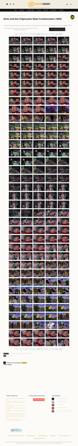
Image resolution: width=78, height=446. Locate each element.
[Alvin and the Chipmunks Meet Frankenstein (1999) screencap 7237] (27, 104)
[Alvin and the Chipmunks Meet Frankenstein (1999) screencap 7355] (63, 303)
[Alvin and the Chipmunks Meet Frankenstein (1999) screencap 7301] (15, 216)
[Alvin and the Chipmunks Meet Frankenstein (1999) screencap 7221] (15, 78)
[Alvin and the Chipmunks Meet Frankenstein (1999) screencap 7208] (39, 53)
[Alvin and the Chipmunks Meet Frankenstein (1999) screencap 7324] (51, 251)
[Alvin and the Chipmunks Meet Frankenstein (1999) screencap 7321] (15, 251)
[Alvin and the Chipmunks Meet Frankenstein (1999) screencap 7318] (39, 242)
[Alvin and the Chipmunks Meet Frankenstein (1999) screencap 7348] (39, 294)
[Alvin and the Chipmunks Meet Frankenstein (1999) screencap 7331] (15, 268)
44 (45, 34)
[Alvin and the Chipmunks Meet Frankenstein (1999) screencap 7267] (27, 156)
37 (29, 34)
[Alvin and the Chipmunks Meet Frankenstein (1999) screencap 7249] (51, 122)
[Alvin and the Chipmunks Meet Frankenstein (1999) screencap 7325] (63, 251)
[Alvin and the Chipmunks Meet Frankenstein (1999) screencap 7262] (27, 147)
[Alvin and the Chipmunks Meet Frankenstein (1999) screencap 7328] (39, 259)
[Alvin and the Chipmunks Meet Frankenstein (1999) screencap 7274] (51, 165)
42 (40, 34)
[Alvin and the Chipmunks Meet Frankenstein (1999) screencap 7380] (63, 346)
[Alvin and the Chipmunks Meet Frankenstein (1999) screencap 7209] (51, 53)
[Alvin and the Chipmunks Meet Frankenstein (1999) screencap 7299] (51, 208)
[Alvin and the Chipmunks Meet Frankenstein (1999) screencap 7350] (63, 294)
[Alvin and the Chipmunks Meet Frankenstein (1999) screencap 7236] (15, 104)
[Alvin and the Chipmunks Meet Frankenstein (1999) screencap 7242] (27, 113)
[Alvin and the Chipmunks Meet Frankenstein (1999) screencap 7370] (63, 328)
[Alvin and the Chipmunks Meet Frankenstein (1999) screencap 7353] (39, 303)
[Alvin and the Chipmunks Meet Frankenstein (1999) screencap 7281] (15, 182)
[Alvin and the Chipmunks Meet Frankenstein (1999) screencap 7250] (63, 122)
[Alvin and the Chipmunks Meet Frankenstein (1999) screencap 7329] (51, 259)
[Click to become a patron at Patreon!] (39, 401)
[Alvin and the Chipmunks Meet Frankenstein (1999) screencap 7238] (39, 104)
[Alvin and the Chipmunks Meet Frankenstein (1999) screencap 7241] (15, 113)
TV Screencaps (53, 435)
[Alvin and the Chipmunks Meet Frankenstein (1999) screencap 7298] (39, 208)
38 (31, 34)
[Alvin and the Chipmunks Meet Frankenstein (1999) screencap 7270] (63, 156)
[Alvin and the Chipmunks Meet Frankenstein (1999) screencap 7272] (27, 165)
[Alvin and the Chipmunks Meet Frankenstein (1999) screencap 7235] (63, 96)
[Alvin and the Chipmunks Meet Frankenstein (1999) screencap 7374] (51, 337)
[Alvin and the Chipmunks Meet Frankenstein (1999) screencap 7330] (63, 259)
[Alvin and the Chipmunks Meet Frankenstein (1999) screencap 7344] (51, 285)
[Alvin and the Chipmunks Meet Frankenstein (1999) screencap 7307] (27, 225)
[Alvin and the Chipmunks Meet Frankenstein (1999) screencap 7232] (27, 96)
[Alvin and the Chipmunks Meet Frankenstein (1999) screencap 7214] (51, 61)
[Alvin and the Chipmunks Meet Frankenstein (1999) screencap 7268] (39, 156)
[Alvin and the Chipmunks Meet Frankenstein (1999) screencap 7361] (15, 320)
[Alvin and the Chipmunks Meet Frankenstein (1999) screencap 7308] (39, 225)
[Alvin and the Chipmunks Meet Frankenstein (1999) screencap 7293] (39, 199)
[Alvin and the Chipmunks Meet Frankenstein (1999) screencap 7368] (39, 328)
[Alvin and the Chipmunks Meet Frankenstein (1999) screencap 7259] (51, 139)
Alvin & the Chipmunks (14, 353)
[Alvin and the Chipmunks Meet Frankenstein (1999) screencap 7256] (15, 139)
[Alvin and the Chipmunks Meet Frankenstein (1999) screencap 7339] (51, 277)
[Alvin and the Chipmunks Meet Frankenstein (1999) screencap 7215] (63, 61)
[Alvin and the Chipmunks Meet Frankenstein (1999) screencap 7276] (15, 173)
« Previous (24, 34)
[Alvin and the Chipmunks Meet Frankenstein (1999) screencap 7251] (15, 130)
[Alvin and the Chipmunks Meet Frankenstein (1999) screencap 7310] (63, 225)
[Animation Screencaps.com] (39, 4)
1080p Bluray (9, 355)
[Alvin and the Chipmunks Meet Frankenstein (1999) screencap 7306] (15, 225)
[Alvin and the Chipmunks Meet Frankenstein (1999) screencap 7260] (63, 139)
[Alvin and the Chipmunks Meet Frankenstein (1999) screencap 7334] (51, 268)
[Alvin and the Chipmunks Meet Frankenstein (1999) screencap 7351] (15, 303)
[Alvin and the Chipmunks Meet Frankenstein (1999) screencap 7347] (27, 294)
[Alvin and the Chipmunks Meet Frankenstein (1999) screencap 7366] (15, 328)
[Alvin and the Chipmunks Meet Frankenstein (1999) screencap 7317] (27, 242)
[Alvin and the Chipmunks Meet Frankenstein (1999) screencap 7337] (27, 277)
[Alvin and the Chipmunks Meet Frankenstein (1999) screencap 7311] (15, 234)
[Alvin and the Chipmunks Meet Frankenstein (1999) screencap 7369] (51, 328)
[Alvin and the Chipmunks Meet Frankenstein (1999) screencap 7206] (15, 53)
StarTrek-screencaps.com (64, 435)
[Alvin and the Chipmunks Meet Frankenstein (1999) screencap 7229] (51, 87)
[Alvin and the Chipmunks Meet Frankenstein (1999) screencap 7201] (15, 44)
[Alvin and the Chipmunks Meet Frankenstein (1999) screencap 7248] (39, 122)
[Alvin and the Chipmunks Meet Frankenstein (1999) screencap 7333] (39, 268)
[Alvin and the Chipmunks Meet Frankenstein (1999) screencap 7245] (63, 113)
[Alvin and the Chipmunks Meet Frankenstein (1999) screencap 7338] (39, 277)
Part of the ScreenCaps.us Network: (16, 435)
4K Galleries (53, 10)
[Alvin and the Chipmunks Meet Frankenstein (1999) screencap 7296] (15, 208)
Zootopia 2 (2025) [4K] (61, 401)
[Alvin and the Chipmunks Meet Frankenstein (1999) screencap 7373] (39, 337)
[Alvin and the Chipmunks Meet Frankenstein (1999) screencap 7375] (63, 337)
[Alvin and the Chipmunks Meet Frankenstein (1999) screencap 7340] (63, 277)
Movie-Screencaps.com (42, 435)
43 (42, 34)
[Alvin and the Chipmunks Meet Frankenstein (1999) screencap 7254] (51, 130)
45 (47, 34)
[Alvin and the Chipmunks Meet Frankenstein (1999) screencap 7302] (27, 216)
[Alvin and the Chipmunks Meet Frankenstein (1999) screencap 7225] (63, 78)
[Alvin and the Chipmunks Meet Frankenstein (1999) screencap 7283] (39, 182)
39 (34, 34)
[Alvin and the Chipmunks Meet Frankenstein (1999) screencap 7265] (63, 147)
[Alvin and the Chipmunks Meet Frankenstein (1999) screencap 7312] (27, 234)
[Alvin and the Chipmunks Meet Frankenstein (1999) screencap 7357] (27, 311)
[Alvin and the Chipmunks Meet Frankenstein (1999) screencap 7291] (15, 199)
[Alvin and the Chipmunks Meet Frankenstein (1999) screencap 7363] (39, 320)
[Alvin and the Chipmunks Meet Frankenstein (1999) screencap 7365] (63, 320)
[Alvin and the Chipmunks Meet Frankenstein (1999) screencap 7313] (39, 234)
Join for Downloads (30, 435)
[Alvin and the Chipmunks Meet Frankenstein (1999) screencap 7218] (39, 70)
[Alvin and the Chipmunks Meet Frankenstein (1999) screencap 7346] (15, 294)
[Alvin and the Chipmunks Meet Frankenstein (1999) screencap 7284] (51, 182)
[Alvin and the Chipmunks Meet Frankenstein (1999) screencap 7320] (63, 242)
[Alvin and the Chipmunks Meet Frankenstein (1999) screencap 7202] (27, 44)
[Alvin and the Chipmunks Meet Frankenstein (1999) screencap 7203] (39, 44)
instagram (11, 4)
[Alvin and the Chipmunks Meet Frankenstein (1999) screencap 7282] (27, 182)
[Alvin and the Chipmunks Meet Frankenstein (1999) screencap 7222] (27, 78)
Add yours (24, 362)
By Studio (46, 10)
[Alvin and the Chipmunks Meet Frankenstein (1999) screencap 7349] (51, 294)
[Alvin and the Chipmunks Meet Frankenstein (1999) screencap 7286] (15, 190)
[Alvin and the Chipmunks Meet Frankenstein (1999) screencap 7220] (63, 70)
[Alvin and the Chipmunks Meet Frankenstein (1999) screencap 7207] (27, 53)
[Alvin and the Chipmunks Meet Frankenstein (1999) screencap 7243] (39, 113)
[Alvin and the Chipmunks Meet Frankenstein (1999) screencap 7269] (51, 156)
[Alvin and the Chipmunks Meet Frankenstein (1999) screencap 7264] (51, 147)
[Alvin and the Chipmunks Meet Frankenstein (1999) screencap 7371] (15, 337)
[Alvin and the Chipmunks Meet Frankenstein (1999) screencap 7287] (27, 190)
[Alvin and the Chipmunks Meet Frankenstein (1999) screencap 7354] (51, 303)
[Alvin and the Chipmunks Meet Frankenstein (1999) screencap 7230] (63, 87)
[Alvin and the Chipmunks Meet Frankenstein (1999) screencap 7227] (27, 87)
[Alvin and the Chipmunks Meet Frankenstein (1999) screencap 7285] (63, 182)
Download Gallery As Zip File (58, 29)
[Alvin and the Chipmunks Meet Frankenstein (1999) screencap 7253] (39, 130)
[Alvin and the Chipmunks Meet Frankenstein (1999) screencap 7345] (63, 285)
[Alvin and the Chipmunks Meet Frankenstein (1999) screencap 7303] (39, 216)
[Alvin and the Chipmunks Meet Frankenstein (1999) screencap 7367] (27, 328)
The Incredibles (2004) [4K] (62, 407)
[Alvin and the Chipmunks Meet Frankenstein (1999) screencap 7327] (27, 259)
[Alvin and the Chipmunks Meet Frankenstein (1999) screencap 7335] (63, 268)
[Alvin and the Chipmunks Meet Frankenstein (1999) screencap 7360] (63, 311)
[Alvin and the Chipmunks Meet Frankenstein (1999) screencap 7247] (27, 122)
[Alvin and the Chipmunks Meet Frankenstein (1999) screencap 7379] (51, 346)
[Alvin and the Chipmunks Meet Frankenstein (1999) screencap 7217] (27, 70)
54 (50, 34)
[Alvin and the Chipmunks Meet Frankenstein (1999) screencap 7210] (63, 53)
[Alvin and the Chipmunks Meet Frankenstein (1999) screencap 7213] (39, 61)
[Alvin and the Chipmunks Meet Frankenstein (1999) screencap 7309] (51, 225)
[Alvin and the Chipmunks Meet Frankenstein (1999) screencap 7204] (51, 44)
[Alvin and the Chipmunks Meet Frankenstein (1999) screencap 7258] (39, 139)
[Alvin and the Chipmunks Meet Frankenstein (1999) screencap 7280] (63, 173)
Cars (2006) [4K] (60, 404)
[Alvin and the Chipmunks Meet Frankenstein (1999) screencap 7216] (15, 70)
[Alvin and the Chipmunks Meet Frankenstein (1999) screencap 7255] (63, 130)
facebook (8, 4)
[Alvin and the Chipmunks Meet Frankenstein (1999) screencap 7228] (39, 87)
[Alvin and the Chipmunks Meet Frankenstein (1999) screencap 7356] (15, 311)
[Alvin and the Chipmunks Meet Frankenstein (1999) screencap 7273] (39, 165)
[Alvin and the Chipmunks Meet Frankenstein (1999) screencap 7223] (39, 78)
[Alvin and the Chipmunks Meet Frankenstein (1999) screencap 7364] (51, 320)
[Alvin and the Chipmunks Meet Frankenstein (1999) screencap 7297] (27, 208)
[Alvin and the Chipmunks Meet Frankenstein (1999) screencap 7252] (27, 130)
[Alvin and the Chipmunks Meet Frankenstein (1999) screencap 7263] (39, 147)
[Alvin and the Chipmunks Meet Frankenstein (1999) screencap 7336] (15, 277)
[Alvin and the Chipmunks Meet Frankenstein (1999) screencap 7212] (27, 61)
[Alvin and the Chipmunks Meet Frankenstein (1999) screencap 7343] (39, 285)
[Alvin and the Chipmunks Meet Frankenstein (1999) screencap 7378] (39, 346)
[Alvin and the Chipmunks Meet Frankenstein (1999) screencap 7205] (63, 44)
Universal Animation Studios (25, 353)
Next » (53, 34)
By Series (39, 10)
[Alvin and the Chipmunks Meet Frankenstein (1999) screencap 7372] (27, 337)
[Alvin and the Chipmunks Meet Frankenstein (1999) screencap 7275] (63, 165)
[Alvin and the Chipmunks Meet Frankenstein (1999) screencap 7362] (27, 320)
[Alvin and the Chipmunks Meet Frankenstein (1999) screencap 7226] (15, 87)
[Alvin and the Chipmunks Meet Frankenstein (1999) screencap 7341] (15, 285)
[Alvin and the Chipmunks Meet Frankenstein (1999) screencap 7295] (63, 199)
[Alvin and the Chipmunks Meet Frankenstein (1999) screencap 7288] (39, 190)
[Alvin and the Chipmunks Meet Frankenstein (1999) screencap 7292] (27, 199)
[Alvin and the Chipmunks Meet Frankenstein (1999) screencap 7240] (63, 104)
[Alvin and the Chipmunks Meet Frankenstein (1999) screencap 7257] (27, 139)
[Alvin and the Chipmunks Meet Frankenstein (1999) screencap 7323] (39, 251)
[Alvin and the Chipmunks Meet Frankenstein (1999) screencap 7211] (15, 61)
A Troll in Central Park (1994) (62, 398)
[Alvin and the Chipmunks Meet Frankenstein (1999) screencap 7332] (27, 268)
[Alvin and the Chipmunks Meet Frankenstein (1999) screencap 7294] (51, 199)
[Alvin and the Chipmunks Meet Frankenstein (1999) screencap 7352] (27, 303)
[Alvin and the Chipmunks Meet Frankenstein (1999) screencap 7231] (15, 96)
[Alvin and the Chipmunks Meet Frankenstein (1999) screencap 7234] (51, 96)
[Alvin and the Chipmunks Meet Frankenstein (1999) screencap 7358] (39, 311)
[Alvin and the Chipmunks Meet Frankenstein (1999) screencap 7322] (27, 251)
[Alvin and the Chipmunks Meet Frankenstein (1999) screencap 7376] (15, 346)
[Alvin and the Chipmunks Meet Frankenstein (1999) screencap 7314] (51, 234)
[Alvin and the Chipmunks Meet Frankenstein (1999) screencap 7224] (51, 78)
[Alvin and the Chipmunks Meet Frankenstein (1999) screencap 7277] (27, 173)
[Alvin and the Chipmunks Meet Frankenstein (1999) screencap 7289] (51, 190)
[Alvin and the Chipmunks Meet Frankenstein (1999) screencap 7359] (51, 311)
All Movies (21, 10)
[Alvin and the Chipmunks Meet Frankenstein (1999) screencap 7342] (27, 285)
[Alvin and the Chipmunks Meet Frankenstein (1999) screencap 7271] (15, 165)
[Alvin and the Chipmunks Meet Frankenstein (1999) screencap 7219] (51, 70)
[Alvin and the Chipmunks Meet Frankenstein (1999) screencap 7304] (51, 216)
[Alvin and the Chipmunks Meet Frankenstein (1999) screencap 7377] (27, 346)
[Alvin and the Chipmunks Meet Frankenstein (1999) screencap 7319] (51, 242)
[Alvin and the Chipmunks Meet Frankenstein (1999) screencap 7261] (15, 147)
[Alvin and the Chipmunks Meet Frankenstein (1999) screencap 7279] (51, 173)
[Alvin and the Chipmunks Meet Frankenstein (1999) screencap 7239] (51, 104)
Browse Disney (31, 10)
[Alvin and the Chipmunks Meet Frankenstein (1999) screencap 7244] (51, 113)
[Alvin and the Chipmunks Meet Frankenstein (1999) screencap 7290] (63, 190)
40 (36, 34)
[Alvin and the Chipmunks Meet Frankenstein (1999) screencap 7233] (39, 96)
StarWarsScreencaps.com (39, 438)
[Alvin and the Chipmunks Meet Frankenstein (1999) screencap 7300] (63, 208)
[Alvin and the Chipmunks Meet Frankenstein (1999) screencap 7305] (63, 216)
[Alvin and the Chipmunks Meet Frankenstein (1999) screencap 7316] (15, 242)
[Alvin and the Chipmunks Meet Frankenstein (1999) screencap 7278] (39, 173)
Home (15, 10)
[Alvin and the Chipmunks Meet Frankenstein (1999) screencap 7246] (15, 122)
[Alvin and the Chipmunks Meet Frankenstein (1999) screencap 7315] (63, 234)
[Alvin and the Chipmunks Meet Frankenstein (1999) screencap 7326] (15, 259)
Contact (62, 10)
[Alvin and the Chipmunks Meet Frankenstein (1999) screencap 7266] (15, 156)
